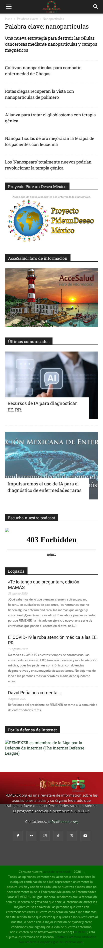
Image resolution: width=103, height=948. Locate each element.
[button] (8, 7)
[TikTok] (58, 836)
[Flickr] (31, 836)
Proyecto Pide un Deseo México (37, 186)
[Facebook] (18, 836)
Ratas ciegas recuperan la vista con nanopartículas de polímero (39, 94)
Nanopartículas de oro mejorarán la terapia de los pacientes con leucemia (49, 141)
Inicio (8, 19)
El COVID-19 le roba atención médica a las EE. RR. (53, 640)
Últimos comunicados (29, 341)
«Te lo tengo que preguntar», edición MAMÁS (43, 584)
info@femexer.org (63, 821)
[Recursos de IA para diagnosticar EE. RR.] (51, 385)
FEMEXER (80, 932)
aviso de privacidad (56, 872)
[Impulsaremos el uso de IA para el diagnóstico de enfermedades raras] (51, 465)
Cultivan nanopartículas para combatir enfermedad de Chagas (43, 70)
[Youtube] (85, 836)
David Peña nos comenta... (34, 692)
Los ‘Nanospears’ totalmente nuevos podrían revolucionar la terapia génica (48, 165)
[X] (72, 836)
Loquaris (16, 571)
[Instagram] (45, 836)
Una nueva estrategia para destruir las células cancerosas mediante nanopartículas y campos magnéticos (51, 44)
